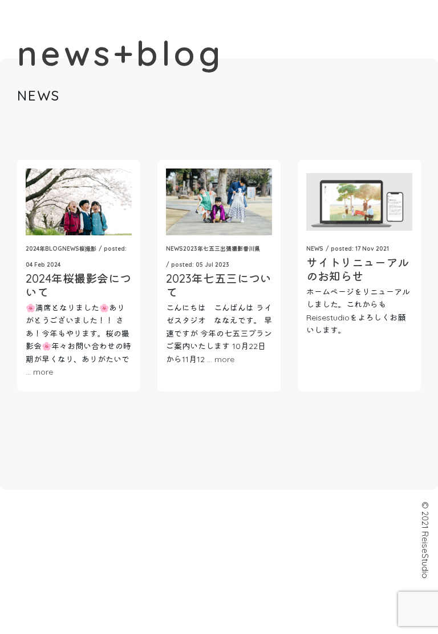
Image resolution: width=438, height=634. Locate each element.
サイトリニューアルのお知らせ (357, 269)
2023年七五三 (201, 248)
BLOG (53, 248)
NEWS (70, 248)
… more (39, 372)
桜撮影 (87, 248)
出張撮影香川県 (240, 248)
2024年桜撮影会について (78, 285)
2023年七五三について (218, 285)
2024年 (35, 248)
